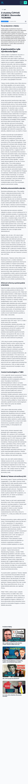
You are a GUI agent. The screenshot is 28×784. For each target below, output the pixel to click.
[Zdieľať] (25, 21)
